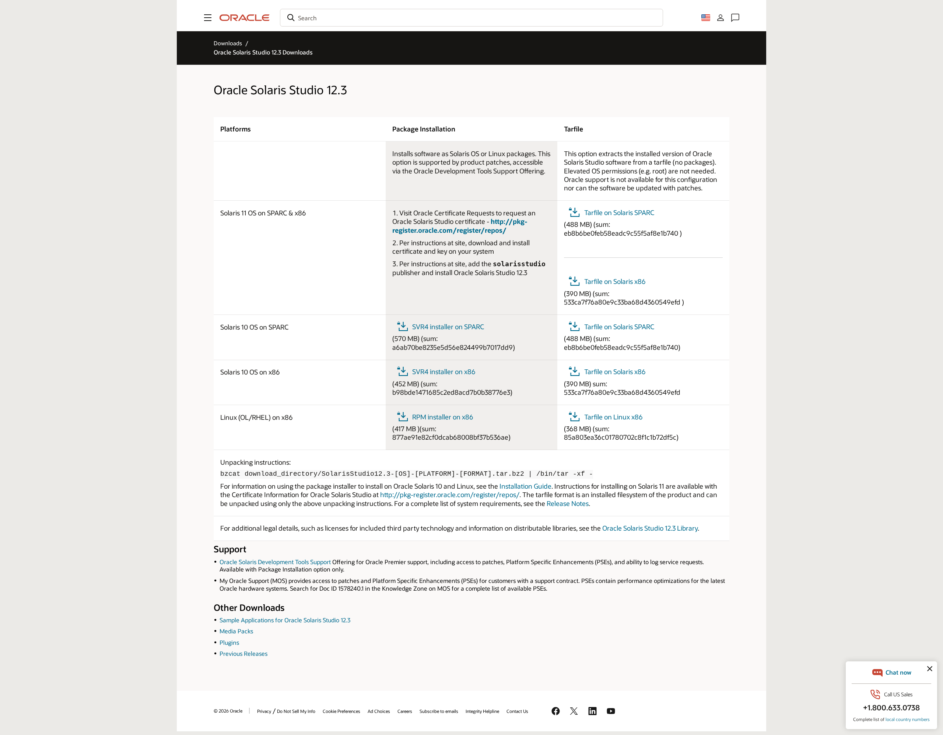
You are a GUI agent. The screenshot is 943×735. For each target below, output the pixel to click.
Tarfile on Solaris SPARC (619, 212)
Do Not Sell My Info (296, 711)
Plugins (229, 642)
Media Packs (236, 631)
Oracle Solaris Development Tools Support (275, 562)
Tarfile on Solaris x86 (615, 281)
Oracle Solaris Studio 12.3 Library (650, 528)
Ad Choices (379, 711)
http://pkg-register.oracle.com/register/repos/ (459, 225)
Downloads (228, 43)
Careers (404, 711)
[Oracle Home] (244, 17)
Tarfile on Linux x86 (613, 416)
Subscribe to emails (439, 711)
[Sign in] (720, 17)
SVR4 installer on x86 (444, 371)
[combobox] (471, 18)
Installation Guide (525, 486)
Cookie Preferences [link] (341, 711)
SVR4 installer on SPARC (448, 326)
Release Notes (568, 503)
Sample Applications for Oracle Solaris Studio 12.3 (285, 620)
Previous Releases (243, 653)
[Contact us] (735, 17)
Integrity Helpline (482, 711)
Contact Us (517, 711)
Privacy (264, 711)
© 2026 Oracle (228, 711)
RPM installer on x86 (442, 416)
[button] (207, 17)
